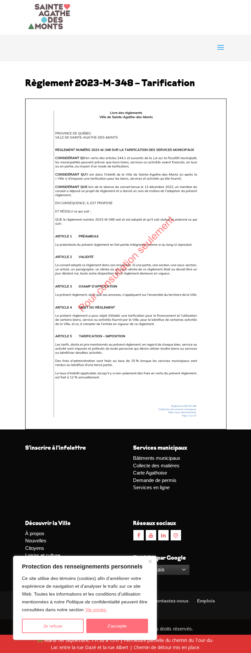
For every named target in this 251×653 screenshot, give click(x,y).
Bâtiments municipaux (156, 458)
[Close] (150, 561)
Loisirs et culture (42, 555)
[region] (85, 598)
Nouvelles (35, 540)
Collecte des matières (156, 465)
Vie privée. (96, 609)
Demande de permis (154, 480)
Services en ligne (151, 487)
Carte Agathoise (150, 472)
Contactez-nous (170, 600)
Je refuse (52, 626)
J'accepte (117, 626)
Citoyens (34, 548)
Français (153, 569)
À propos (34, 533)
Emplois (206, 600)
